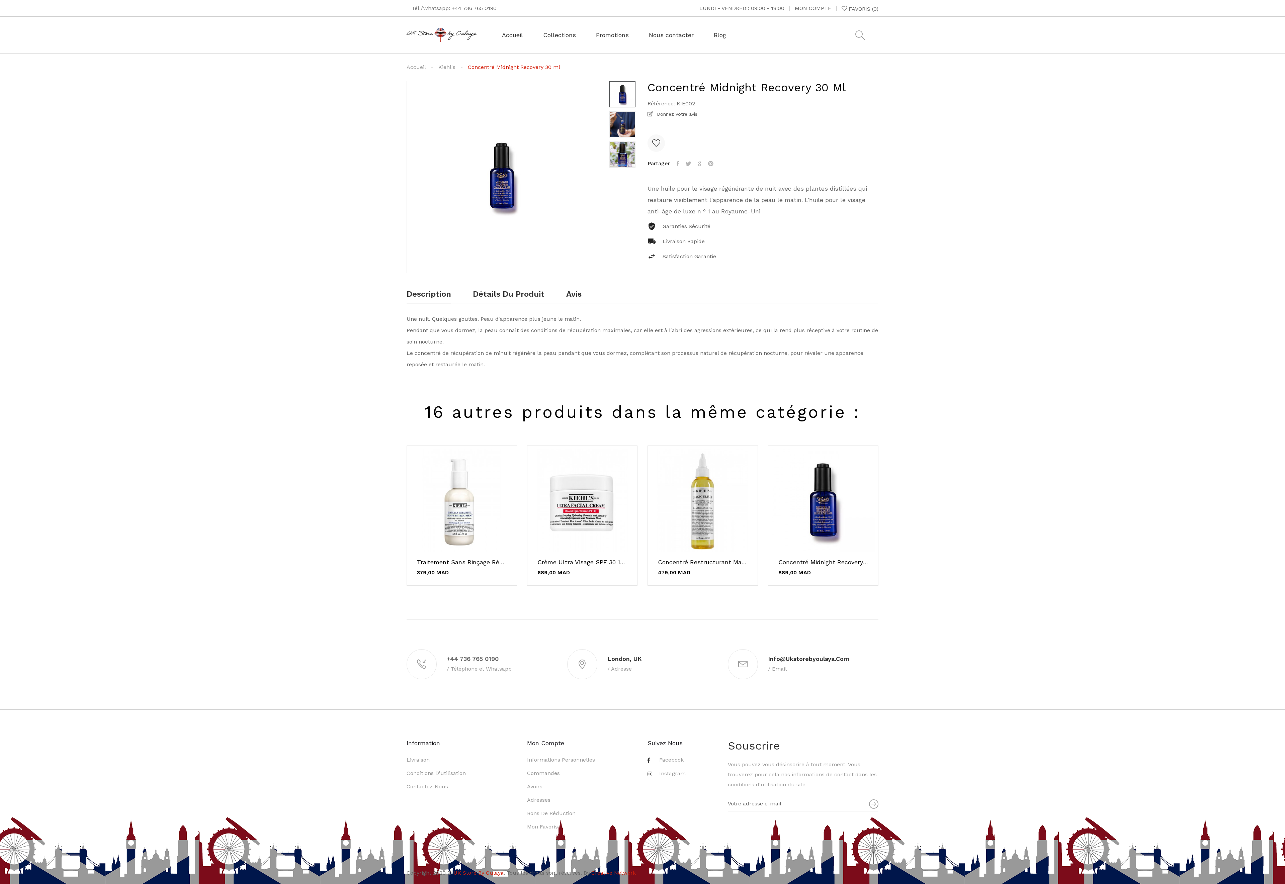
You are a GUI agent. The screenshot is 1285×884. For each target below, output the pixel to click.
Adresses (538, 800)
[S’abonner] (873, 803)
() (863, 9)
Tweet (688, 164)
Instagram (672, 773)
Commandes (543, 773)
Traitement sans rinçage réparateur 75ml (462, 562)
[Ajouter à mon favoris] (656, 143)
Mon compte (813, 8)
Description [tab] (429, 294)
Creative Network (613, 873)
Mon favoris (542, 826)
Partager (677, 164)
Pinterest (711, 164)
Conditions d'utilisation (436, 773)
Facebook (671, 760)
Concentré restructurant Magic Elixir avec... (703, 562)
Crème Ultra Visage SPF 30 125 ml (582, 562)
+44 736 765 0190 (474, 8)
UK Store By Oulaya (478, 873)
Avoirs (534, 786)
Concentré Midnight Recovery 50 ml (823, 562)
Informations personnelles (561, 760)
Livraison (418, 760)
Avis (574, 294)
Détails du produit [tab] (508, 294)
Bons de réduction (551, 813)
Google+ (700, 164)
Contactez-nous (427, 786)
